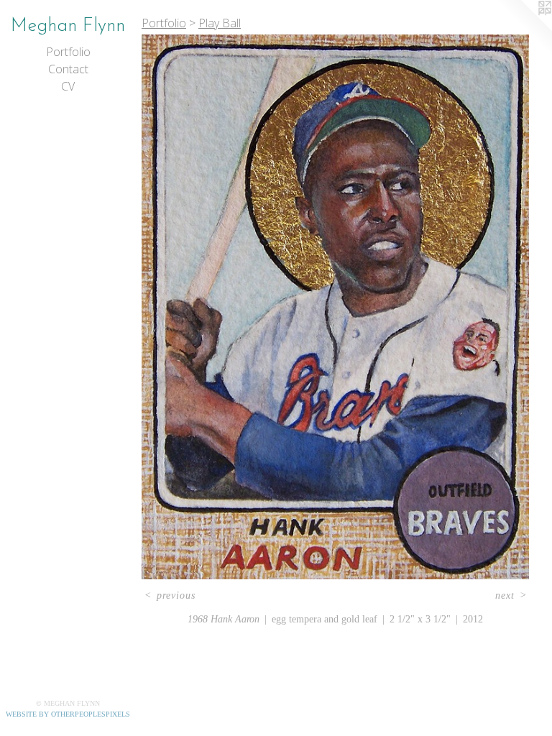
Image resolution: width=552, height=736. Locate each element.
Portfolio (68, 52)
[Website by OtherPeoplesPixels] (523, 29)
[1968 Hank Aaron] (335, 306)
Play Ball (219, 23)
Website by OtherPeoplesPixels (68, 714)
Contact (68, 69)
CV (68, 86)
